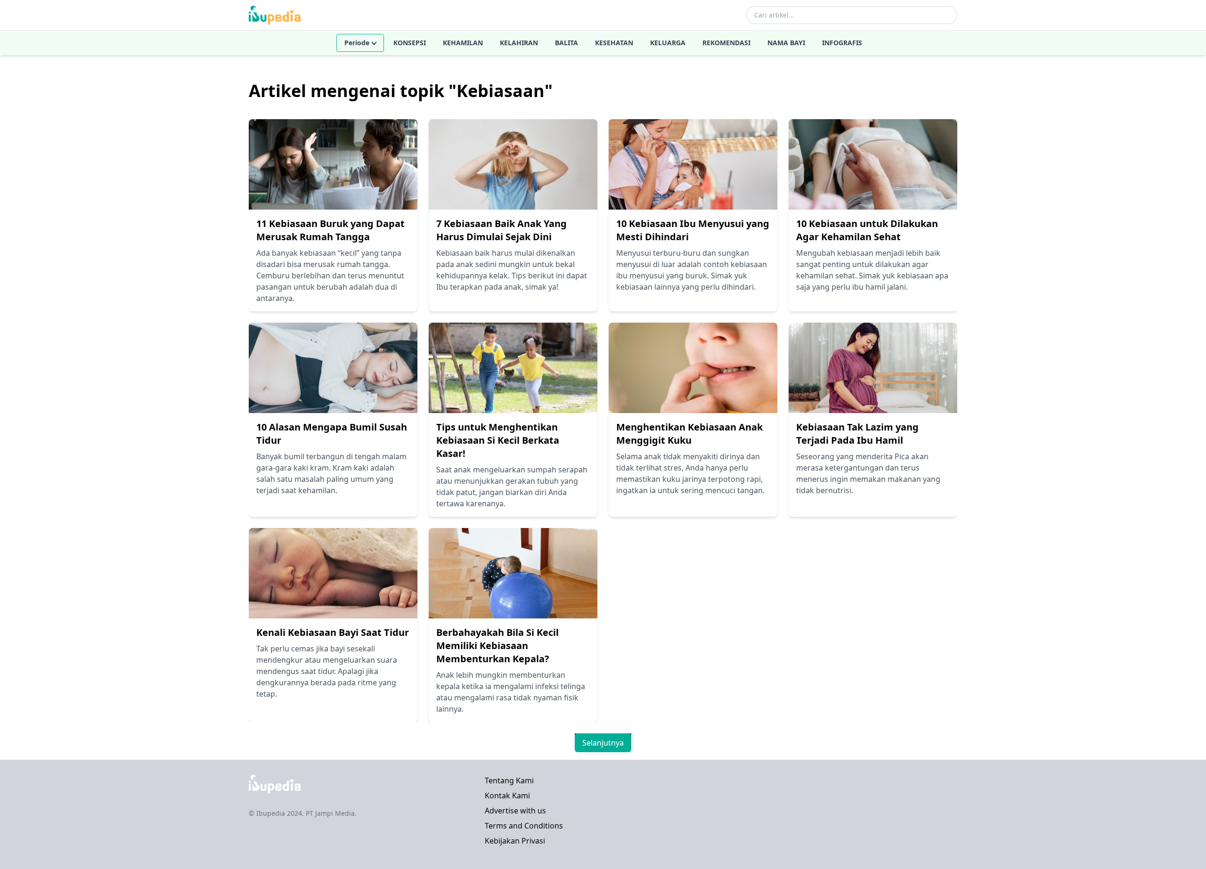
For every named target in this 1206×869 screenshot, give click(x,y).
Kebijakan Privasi (515, 841)
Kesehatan (614, 42)
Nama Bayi (786, 42)
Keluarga (667, 42)
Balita (566, 42)
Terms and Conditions (524, 825)
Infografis (842, 42)
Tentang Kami (509, 780)
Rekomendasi (726, 42)
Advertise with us (515, 810)
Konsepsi (409, 42)
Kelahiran (519, 42)
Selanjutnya (603, 743)
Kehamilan (463, 42)
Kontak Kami (507, 795)
